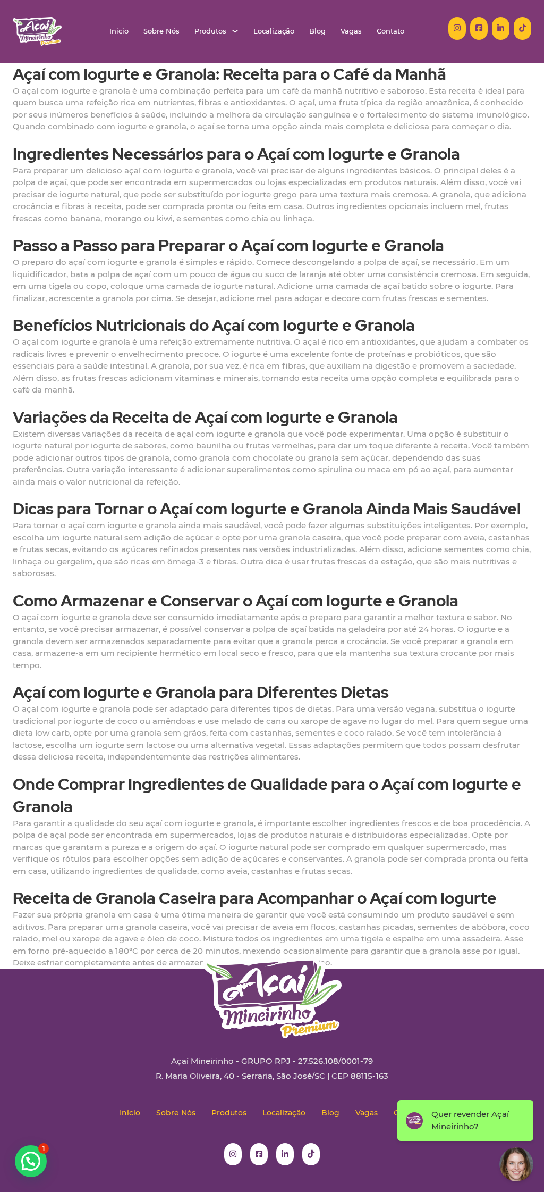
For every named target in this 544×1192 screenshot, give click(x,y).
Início (119, 31)
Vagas (351, 31)
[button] (31, 1161)
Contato (390, 31)
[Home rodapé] (272, 989)
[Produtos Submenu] (235, 31)
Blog (317, 31)
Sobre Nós (161, 31)
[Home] (37, 31)
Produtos (210, 31)
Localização (273, 31)
